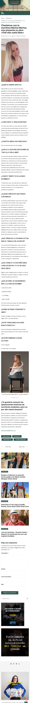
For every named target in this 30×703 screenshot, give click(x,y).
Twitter (13, 664)
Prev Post (8, 447)
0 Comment (22, 36)
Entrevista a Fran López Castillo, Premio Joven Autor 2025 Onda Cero (15, 505)
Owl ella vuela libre (21, 439)
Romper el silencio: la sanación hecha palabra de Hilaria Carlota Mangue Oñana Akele (13, 477)
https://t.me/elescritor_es (8, 430)
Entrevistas (4, 471)
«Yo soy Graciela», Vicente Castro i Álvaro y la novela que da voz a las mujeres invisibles (14, 534)
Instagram (16, 664)
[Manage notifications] (26, 699)
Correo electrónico (6, 576)
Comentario (4, 553)
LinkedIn (19, 664)
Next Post (22, 447)
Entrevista (17, 436)
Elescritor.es (6, 36)
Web (2, 584)
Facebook (11, 664)
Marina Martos (7, 439)
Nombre (3, 569)
